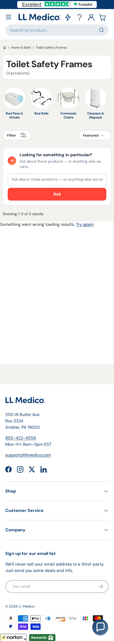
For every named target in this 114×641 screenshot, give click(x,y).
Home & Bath (21, 47)
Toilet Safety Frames (51, 47)
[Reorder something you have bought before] (68, 17)
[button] (103, 17)
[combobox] (57, 30)
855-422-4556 (20, 438)
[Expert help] (79, 17)
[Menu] (8, 17)
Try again (85, 224)
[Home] (4, 47)
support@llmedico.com (28, 455)
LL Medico (26, 606)
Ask (57, 194)
